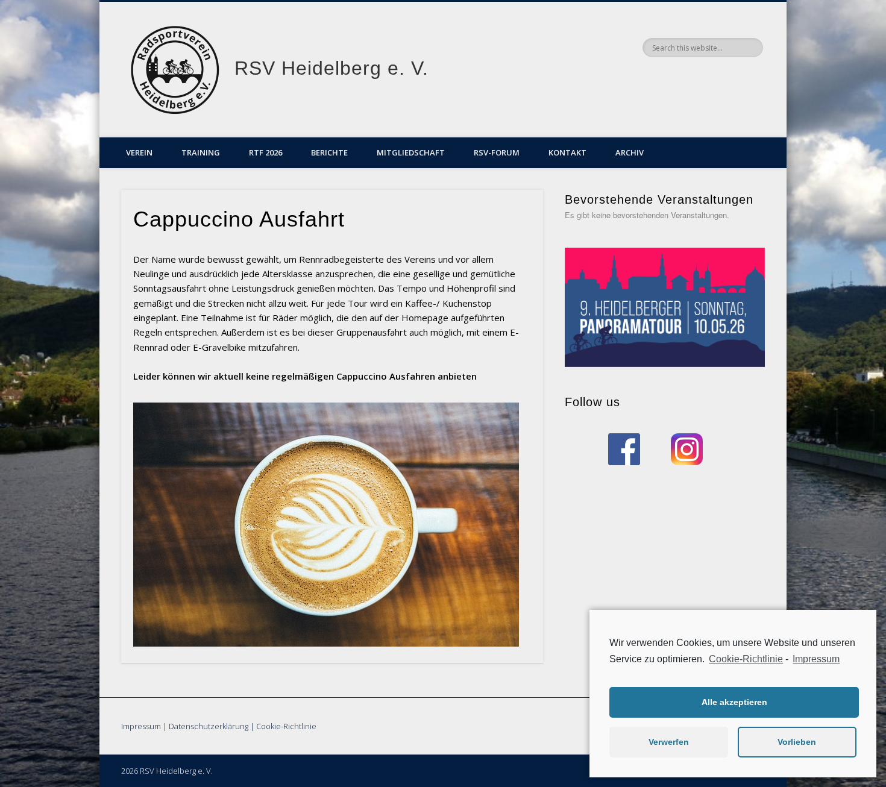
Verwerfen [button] (669, 742)
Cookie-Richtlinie (286, 726)
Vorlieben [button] (797, 742)
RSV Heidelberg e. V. (331, 68)
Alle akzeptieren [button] (734, 702)
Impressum (141, 726)
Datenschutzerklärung (208, 726)
